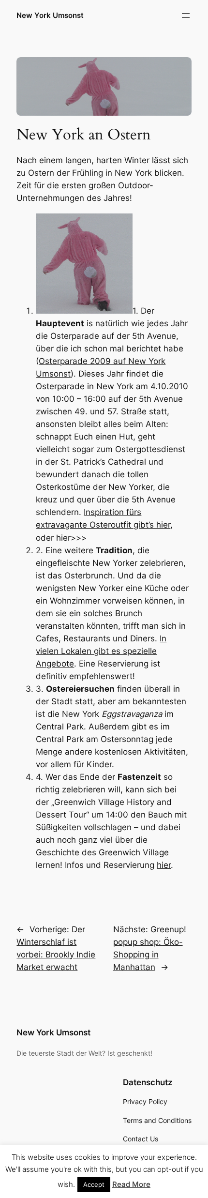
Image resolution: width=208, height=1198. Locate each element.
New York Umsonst (50, 15)
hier (164, 865)
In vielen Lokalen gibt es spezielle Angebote (101, 651)
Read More (131, 1184)
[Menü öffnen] (186, 15)
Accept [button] (93, 1184)
